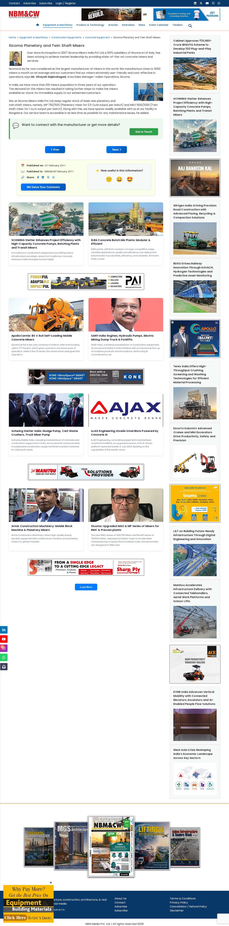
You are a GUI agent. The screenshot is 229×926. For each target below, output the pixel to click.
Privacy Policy (179, 902)
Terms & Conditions (183, 898)
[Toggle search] (190, 25)
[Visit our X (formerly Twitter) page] (201, 3)
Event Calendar (158, 25)
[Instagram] (4, 648)
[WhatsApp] (4, 657)
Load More (86, 587)
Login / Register (66, 3)
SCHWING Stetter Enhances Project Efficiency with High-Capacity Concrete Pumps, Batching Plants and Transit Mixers (46, 244)
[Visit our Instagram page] (213, 3)
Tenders (178, 25)
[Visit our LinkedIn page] (195, 3)
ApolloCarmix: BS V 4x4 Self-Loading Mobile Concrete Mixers (41, 337)
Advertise (29, 3)
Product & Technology (90, 25)
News (142, 25)
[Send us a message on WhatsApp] (219, 3)
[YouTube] (4, 639)
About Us (120, 898)
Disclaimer (177, 910)
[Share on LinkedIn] (43, 177)
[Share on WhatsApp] (53, 177)
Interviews (128, 25)
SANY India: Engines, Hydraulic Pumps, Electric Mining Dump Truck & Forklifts (122, 337)
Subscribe (45, 3)
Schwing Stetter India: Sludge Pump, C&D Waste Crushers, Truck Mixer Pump (44, 433)
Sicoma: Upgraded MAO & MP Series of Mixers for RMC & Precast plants (125, 528)
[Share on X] (48, 177)
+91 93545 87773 (56, 909)
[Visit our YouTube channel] (207, 3)
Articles (113, 25)
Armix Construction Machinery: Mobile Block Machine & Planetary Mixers (41, 528)
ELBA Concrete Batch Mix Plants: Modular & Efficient (120, 242)
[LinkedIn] (4, 630)
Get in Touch (143, 132)
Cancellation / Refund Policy (188, 906)
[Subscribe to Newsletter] (4, 666)
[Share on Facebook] (38, 177)
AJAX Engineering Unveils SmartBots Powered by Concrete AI (125, 433)
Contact (14, 3)
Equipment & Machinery (57, 25)
